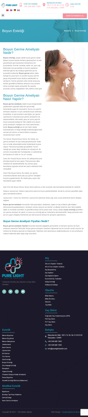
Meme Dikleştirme (8, 341)
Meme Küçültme (8, 338)
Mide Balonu (49, 296)
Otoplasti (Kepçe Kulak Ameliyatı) (14, 374)
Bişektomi (5, 392)
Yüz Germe (6, 356)
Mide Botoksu (50, 299)
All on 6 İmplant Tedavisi (53, 264)
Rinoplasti (5, 368)
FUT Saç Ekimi (50, 322)
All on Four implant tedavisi (54, 267)
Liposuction (6, 350)
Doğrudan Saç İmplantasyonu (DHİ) (57, 316)
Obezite (48, 302)
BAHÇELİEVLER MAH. (54, 3)
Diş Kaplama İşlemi (51, 276)
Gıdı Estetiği (6, 359)
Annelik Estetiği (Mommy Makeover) (15, 380)
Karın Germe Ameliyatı (10, 401)
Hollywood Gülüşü (51, 285)
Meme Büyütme (7, 335)
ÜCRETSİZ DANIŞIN (30, 4)
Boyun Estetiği (7, 362)
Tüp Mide (48, 305)
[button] (3, 15)
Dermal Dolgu (6, 398)
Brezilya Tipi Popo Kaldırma (11, 395)
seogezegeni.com (69, 412)
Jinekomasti (6, 344)
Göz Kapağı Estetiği (9, 365)
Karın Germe (6, 347)
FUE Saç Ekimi (50, 319)
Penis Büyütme (7, 377)
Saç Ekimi (48, 325)
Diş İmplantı (49, 273)
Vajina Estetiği (7, 371)
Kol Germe (6, 353)
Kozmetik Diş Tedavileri (53, 279)
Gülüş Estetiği (50, 282)
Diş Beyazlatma (50, 270)
